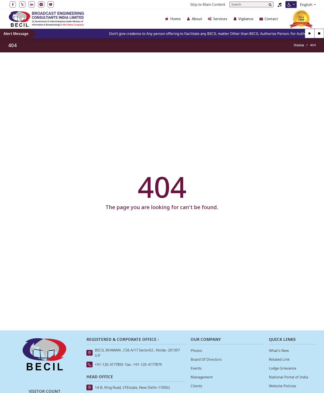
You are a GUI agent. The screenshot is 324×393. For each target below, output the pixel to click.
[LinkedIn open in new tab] (32, 4)
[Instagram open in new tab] (41, 4)
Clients (196, 385)
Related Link (279, 359)
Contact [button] (271, 18)
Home (299, 45)
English (306, 4)
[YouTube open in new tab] (51, 4)
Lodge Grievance (282, 368)
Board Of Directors (206, 359)
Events (196, 368)
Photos (196, 350)
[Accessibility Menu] (291, 4)
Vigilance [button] (245, 18)
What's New (279, 350)
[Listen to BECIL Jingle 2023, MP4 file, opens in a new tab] (279, 4)
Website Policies (282, 385)
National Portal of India (288, 377)
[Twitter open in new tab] (22, 4)
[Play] (310, 33)
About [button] (197, 18)
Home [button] (175, 18)
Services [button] (220, 18)
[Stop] (319, 33)
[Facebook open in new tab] (13, 4)
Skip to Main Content (207, 4)
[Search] (270, 4)
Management (202, 377)
